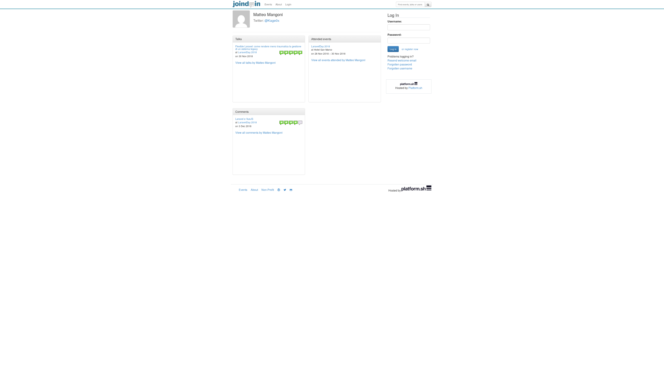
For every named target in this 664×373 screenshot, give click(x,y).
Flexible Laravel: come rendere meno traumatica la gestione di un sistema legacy (268, 48)
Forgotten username (400, 68)
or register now (410, 49)
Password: (395, 35)
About (278, 4)
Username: (395, 21)
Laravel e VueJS (244, 119)
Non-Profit (267, 190)
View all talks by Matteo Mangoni (255, 63)
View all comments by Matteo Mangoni (259, 133)
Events (268, 4)
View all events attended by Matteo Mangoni (338, 60)
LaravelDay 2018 (247, 52)
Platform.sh (415, 88)
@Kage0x (272, 20)
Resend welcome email (402, 60)
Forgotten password (400, 64)
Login (288, 4)
